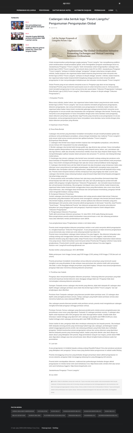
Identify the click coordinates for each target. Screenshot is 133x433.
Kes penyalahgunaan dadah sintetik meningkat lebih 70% (35, 26)
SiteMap (55, 428)
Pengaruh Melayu (75, 415)
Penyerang (44, 10)
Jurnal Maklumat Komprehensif (23, 411)
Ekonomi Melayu (89, 415)
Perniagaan (99, 10)
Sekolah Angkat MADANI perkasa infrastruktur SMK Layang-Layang (35, 38)
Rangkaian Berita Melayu (71, 411)
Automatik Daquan (82, 10)
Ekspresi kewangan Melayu (108, 415)
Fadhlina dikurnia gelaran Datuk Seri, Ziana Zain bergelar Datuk (35, 49)
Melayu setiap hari (18, 415)
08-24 (27, 22)
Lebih (110, 10)
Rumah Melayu (110, 411)
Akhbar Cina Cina (34, 415)
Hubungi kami (46, 428)
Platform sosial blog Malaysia (54, 415)
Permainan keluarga (26, 10)
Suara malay (55, 411)
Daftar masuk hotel (62, 10)
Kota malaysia (42, 411)
